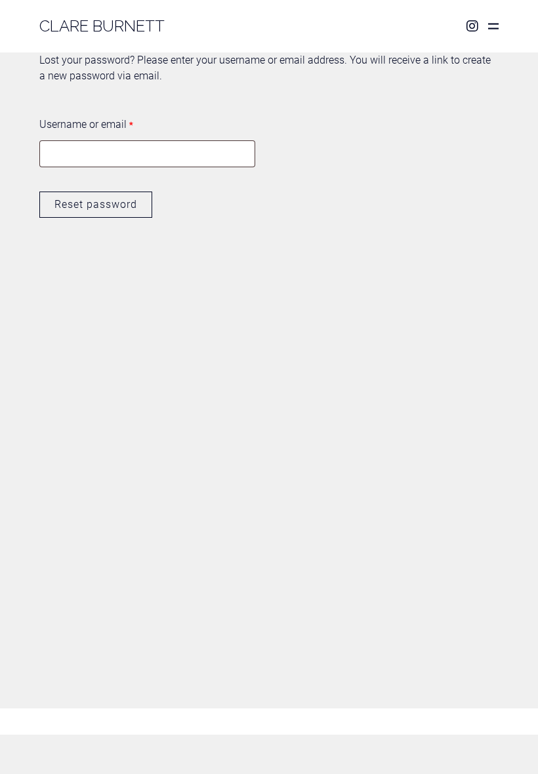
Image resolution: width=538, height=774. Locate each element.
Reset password (95, 204)
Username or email (86, 124)
